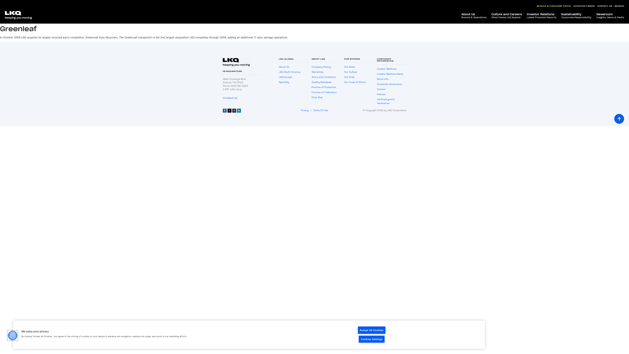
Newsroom (610, 16)
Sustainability (576, 16)
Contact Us (604, 6)
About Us (473, 16)
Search (619, 6)
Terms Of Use (320, 110)
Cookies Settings (371, 339)
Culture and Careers (506, 16)
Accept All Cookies (372, 330)
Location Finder (584, 6)
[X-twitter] (229, 111)
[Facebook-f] (225, 111)
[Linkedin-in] (239, 111)
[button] (12, 335)
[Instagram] (234, 111)
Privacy (305, 110)
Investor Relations (541, 16)
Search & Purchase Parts (554, 6)
